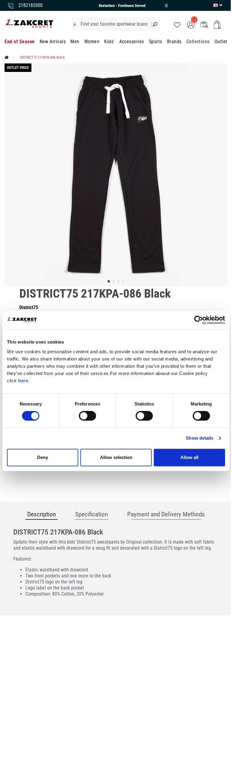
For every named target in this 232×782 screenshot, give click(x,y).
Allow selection (116, 457)
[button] (74, 24)
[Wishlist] (177, 24)
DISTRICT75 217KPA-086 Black (42, 57)
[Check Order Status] (204, 24)
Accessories (131, 41)
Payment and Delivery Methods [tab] (166, 514)
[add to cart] (217, 24)
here (23, 380)
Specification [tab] (91, 514)
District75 (28, 307)
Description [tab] (41, 514)
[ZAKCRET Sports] (29, 23)
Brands (174, 41)
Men (74, 41)
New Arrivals (53, 41)
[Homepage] (7, 57)
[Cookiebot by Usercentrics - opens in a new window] (198, 320)
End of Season (19, 41)
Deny (42, 457)
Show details (199, 438)
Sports (155, 41)
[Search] (155, 24)
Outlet (220, 41)
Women (91, 41)
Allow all (189, 457)
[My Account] (190, 24)
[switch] (87, 416)
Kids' (109, 41)
